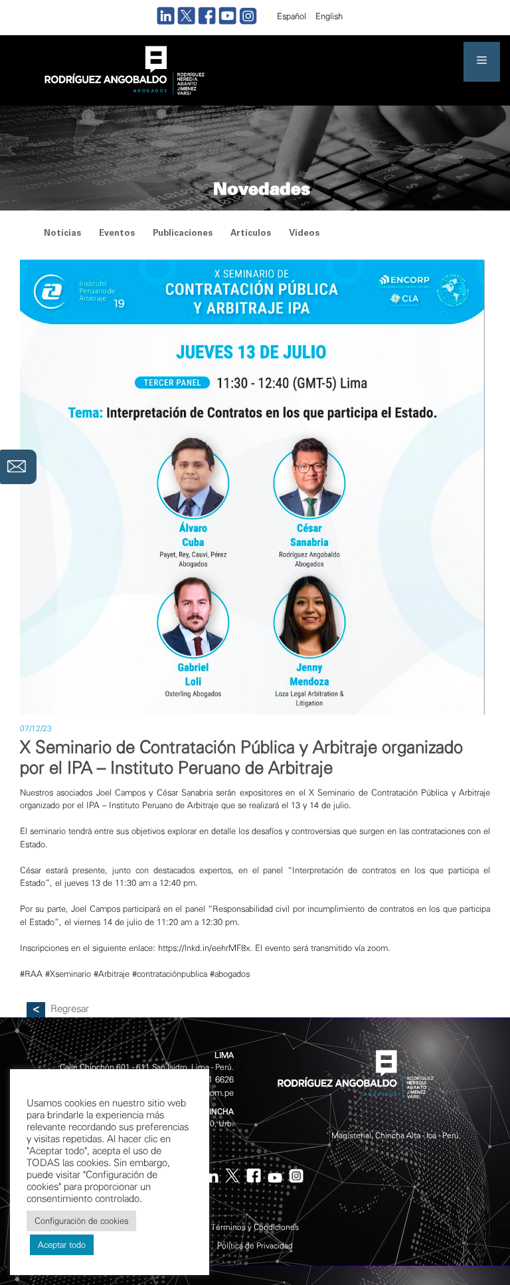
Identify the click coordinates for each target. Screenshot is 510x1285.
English (329, 16)
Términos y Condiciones (255, 1227)
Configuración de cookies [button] (81, 1221)
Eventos (117, 234)
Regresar (69, 1009)
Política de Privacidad (255, 1246)
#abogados (230, 974)
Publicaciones (182, 234)
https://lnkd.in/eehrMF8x (204, 948)
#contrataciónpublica (169, 974)
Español (291, 16)
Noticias (62, 234)
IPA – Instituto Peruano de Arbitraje (152, 805)
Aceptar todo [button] (62, 1245)
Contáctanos (18, 467)
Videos (304, 234)
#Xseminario (68, 974)
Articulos (250, 234)
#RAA (31, 974)
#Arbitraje (111, 974)
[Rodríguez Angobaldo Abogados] (122, 69)
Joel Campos (120, 792)
